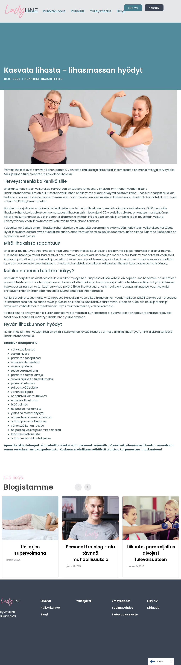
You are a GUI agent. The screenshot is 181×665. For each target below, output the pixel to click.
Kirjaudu (153, 608)
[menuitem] (54, 11)
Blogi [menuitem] (121, 11)
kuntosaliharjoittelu (44, 79)
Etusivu (46, 601)
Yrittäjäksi (83, 601)
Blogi (44, 614)
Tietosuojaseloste (125, 614)
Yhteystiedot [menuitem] (101, 11)
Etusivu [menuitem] (32, 11)
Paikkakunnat (50, 608)
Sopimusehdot (122, 608)
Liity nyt (153, 601)
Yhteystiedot (121, 601)
